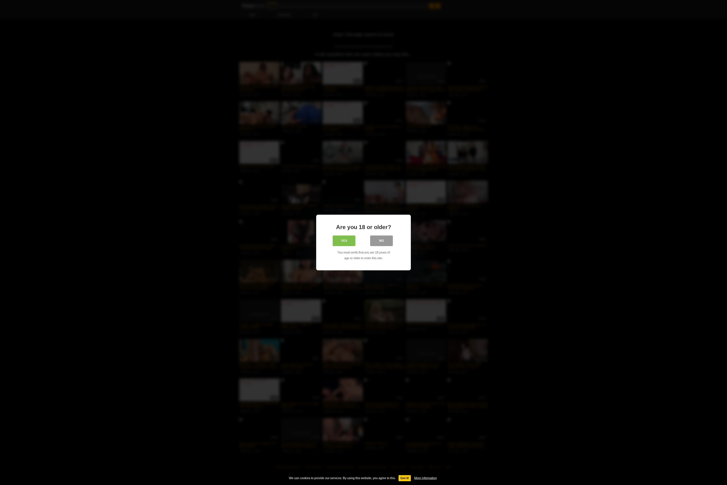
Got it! (404, 478)
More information (425, 478)
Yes (344, 240)
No (381, 240)
